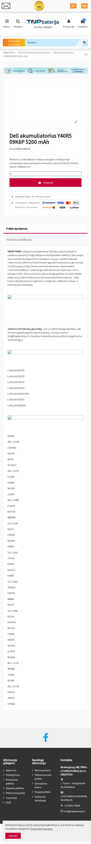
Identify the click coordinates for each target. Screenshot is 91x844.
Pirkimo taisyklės (15, 793)
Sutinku (13, 835)
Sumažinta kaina (41, 785)
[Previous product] (85, 54)
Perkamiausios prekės (43, 776)
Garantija (11, 797)
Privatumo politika (12, 781)
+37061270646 (72, 805)
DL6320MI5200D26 (19, 148)
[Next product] (87, 54)
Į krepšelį (48, 182)
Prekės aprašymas (16, 228)
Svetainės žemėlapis (40, 798)
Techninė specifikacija (19, 239)
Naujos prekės (42, 791)
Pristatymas (13, 774)
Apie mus (11, 770)
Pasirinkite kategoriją (14, 42)
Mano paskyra (43, 770)
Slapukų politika (15, 788)
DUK (8, 802)
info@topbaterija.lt (74, 811)
